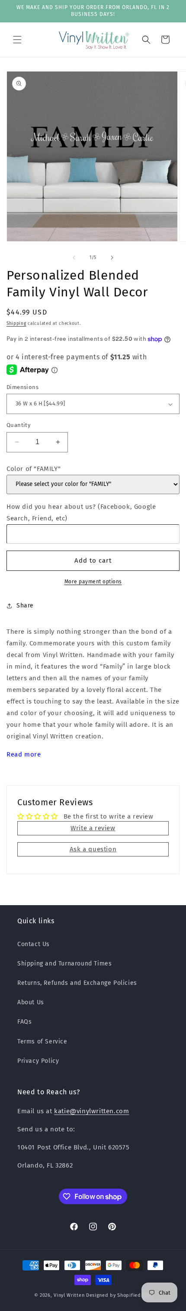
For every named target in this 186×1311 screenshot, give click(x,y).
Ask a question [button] (93, 849)
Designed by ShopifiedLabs (119, 1295)
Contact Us (33, 944)
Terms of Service (42, 1041)
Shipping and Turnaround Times (64, 963)
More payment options (93, 582)
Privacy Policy (38, 1061)
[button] (17, 39)
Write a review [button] (93, 828)
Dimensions (22, 387)
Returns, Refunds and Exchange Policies (77, 983)
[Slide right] (112, 257)
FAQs (24, 1021)
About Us (30, 1002)
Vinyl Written (69, 1295)
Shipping (16, 323)
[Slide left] (73, 257)
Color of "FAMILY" (33, 469)
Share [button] (25, 605)
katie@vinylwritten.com (91, 1111)
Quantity (18, 425)
